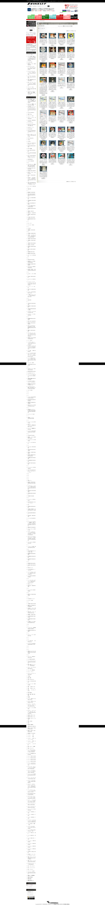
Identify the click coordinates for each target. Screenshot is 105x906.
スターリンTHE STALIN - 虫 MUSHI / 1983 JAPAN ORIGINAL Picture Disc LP (71, 148)
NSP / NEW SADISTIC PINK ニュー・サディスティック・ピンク (32, 471)
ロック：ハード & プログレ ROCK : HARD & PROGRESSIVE (32, 781)
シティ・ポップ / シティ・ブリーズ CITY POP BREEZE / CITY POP (32, 791)
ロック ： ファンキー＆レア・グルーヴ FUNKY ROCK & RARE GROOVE (32, 801)
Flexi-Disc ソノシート (31, 127)
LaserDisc (29, 141)
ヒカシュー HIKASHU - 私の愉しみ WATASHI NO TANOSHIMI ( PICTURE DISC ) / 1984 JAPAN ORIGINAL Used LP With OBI (43, 175)
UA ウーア (30, 223)
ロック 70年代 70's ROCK (32, 756)
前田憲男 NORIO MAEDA (31, 563)
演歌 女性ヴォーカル (31, 686)
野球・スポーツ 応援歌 (31, 746)
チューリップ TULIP (31, 414)
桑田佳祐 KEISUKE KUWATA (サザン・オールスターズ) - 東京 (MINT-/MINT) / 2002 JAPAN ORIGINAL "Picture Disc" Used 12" (62, 56)
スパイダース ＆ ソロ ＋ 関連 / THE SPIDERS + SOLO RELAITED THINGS (31, 387)
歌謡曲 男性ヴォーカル (32, 716)
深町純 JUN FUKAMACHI (31, 527)
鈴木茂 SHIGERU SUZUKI (32, 371)
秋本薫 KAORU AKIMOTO (32, 170)
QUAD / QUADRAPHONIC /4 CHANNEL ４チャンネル (32, 131)
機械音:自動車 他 (30, 880)
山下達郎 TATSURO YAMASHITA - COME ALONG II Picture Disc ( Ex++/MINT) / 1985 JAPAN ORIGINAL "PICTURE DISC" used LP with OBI (43, 105)
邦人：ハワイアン (30, 869)
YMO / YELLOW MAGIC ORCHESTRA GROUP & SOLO (31, 195)
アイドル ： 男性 (31, 736)
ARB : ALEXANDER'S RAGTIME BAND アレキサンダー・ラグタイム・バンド (32, 183)
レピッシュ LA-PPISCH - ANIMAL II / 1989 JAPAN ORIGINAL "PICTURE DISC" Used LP (62, 148)
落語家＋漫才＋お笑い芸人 (32, 726)
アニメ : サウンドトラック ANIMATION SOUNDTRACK (32, 662)
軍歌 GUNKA (30, 721)
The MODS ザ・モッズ (31, 598)
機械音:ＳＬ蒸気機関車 (31, 875)
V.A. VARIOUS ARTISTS (31, 659)
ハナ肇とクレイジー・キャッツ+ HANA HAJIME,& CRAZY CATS (32, 295)
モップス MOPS (30, 600)
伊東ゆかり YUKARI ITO (32, 212)
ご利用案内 (30, 6)
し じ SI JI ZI (30, 340)
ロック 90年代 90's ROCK (32, 759)
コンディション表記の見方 (31, 50)
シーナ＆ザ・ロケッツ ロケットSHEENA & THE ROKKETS (32, 343)
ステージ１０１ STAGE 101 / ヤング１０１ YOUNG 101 (32, 375)
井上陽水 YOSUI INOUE (31, 217)
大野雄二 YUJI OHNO (31, 244)
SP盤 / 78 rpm (30, 114)
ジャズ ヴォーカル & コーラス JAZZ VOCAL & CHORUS (31, 827)
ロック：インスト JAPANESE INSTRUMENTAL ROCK (32, 775)
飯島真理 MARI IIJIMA (31, 192)
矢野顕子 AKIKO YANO (31, 614)
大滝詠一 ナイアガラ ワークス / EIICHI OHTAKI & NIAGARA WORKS (32, 236)
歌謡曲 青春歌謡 (30, 724)
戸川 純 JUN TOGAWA (31, 435)
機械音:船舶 (29, 878)
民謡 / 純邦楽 (30, 692)
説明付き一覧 (68, 181)
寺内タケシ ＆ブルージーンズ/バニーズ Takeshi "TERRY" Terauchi (32, 425)
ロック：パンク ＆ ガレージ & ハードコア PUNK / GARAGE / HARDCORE (32, 771)
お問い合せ (35, 6)
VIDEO (29, 139)
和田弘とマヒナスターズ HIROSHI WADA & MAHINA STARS (32, 652)
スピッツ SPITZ (30, 390)
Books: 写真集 (30, 148)
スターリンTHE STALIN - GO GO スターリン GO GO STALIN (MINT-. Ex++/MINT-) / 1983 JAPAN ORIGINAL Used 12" (52, 71)
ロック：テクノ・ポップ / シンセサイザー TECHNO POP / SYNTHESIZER (31, 767)
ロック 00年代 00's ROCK (32, 761)
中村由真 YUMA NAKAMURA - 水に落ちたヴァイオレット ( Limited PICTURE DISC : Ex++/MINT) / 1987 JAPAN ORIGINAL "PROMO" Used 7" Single (62, 135)
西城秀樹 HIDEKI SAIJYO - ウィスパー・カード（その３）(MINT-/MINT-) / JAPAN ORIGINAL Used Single (62, 85)
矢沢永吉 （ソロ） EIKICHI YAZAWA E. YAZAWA (32, 609)
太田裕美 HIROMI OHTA (32, 233)
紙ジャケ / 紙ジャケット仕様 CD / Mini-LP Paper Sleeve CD (32, 135)
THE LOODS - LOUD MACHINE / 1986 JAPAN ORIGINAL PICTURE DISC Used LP (61, 161)
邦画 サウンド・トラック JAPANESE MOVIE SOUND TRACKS (32, 858)
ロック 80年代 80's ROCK (32, 757)
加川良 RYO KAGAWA (31, 259)
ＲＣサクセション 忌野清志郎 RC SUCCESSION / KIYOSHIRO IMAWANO (32, 165)
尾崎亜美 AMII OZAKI (31, 251)
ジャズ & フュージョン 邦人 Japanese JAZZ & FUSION (32, 77)
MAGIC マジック (30, 567)
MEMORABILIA (30, 159)
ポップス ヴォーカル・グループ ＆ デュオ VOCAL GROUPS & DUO (32, 705)
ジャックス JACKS (31, 362)
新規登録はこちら (30, 891)
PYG (28, 504)
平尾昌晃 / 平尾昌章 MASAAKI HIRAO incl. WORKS (32, 510)
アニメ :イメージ (31, 671)
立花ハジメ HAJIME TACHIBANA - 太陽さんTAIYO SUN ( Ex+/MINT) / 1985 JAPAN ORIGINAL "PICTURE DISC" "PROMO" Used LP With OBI (43, 135)
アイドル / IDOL (30, 54)
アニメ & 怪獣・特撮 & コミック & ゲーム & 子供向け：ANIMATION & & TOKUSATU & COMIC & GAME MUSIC (32, 58)
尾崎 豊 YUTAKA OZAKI (31, 253)
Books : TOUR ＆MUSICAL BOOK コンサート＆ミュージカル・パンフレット (32, 156)
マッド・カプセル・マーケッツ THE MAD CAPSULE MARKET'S (32, 573)
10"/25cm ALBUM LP (31, 112)
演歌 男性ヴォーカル (31, 688)
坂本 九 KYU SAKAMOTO (32, 321)
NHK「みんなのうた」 (31, 679)
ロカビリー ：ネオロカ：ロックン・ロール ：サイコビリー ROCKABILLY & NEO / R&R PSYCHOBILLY (32, 786)
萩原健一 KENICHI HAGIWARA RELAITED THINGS (31, 483)
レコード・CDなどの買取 (31, 46)
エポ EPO (29, 228)
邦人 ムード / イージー (31, 867)
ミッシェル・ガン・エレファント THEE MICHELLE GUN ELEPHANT (32, 581)
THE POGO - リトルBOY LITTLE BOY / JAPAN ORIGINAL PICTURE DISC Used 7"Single (43, 148)
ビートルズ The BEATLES (31, 518)
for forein (28, 48)
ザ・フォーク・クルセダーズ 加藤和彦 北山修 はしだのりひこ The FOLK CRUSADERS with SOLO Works (32, 523)
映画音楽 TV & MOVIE (31, 733)
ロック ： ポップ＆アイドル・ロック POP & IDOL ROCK (32, 764)
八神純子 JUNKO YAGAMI (32, 603)
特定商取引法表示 (30, 44)
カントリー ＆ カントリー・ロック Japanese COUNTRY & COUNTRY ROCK (32, 821)
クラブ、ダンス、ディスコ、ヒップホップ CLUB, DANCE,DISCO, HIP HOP (31, 797)
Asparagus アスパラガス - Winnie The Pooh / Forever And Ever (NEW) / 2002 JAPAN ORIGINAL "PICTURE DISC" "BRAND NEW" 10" (71, 56)
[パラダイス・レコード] (36, 4)
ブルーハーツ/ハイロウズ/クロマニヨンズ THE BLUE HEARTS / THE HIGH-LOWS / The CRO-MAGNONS (32, 538)
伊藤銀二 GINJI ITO (31, 211)
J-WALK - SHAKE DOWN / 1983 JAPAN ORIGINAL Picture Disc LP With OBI (52, 161)
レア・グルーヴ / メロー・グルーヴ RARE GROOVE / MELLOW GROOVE (32, 750)
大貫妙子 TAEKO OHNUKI (32, 238)
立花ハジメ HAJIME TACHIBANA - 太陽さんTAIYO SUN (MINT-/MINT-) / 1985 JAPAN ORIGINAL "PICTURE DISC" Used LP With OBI (71, 86)
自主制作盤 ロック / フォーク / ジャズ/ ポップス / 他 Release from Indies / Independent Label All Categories (32, 108)
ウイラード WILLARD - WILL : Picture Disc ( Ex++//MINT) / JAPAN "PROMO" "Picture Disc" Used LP (52, 134)
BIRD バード (30, 480)
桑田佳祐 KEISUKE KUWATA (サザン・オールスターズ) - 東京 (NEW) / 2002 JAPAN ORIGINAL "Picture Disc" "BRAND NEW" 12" (62, 71)
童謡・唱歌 (29, 677)
